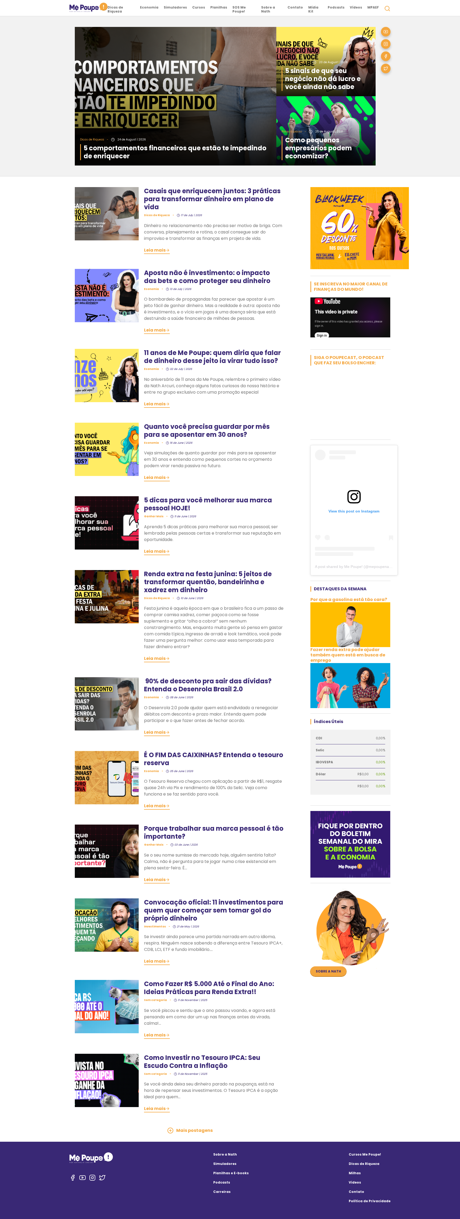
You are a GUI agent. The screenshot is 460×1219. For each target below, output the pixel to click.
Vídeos (356, 7)
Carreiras (222, 1191)
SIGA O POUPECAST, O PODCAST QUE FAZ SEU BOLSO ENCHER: (349, 360)
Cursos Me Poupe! (365, 1154)
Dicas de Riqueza (115, 9)
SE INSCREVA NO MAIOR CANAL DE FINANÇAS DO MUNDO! (351, 286)
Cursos (198, 7)
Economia (149, 7)
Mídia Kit (313, 9)
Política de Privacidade (370, 1201)
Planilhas (218, 7)
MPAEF (373, 7)
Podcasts (336, 7)
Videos (355, 1182)
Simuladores (175, 7)
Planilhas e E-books (231, 1173)
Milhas (355, 1173)
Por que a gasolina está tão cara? (348, 599)
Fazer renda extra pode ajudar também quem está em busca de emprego (347, 655)
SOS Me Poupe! (239, 9)
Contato (295, 7)
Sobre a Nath (268, 9)
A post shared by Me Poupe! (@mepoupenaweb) (356, 566)
